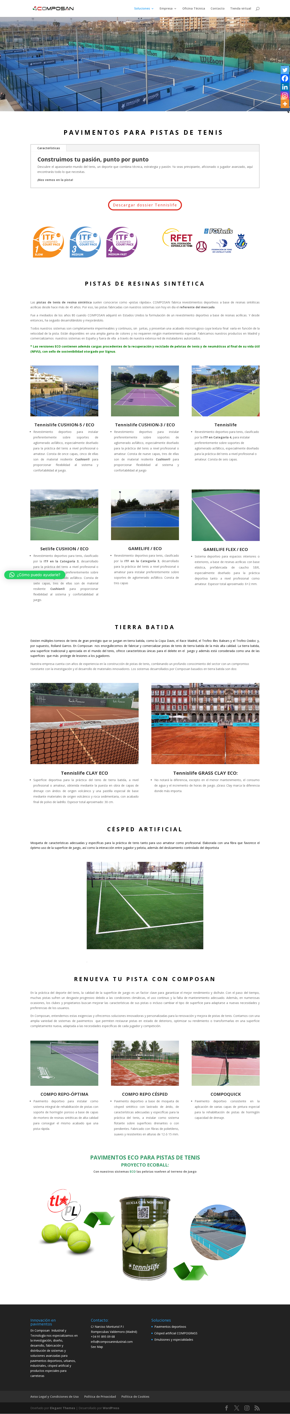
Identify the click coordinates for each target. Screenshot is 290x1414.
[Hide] (288, 112)
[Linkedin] (285, 87)
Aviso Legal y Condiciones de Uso (54, 1397)
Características (48, 148)
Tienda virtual (240, 8)
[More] (285, 104)
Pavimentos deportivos (170, 1327)
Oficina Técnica (193, 8)
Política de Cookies (135, 1397)
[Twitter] (285, 70)
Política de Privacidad (100, 1397)
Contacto (218, 8)
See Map (97, 1347)
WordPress (111, 1408)
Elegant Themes (62, 1408)
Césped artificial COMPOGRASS (175, 1333)
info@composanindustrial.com (112, 1342)
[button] (34, 575)
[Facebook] (285, 78)
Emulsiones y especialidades (173, 1340)
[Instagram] (285, 95)
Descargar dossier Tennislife (145, 204)
